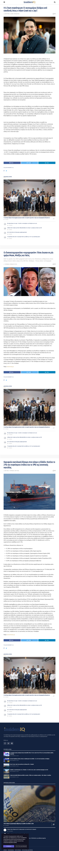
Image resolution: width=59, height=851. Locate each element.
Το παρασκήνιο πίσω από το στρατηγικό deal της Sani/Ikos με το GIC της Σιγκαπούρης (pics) (23, 236)
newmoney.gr (10, 366)
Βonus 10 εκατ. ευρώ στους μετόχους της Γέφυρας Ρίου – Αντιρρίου (22, 764)
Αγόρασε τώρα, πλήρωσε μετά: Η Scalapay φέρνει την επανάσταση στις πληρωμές (21, 829)
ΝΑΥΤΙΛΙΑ (17, 470)
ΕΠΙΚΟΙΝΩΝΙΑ (11, 850)
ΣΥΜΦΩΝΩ (8, 846)
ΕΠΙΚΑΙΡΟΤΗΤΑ (13, 264)
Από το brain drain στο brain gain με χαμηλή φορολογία (17, 232)
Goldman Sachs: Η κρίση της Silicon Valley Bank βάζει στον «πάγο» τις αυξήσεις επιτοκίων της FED (24, 227)
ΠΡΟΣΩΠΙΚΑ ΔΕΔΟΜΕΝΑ (27, 850)
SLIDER (11, 13)
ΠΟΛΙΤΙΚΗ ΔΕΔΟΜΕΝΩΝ (21, 846)
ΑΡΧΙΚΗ (5, 850)
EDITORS (7, 470)
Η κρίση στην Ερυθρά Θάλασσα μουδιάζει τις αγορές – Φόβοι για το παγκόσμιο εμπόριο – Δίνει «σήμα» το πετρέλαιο (30, 775)
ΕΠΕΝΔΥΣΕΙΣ (16, 13)
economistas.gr (11, 634)
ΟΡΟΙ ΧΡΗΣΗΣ (18, 850)
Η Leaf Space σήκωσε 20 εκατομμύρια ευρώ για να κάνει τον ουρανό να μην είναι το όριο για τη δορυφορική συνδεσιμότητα (27, 217)
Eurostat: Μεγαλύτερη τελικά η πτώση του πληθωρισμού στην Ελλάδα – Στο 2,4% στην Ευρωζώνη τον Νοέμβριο (29, 758)
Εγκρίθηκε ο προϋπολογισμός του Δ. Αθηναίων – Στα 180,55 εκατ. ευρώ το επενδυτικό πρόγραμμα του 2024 (29, 769)
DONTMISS (7, 13)
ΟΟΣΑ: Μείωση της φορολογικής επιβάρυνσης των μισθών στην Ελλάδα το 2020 (19, 823)
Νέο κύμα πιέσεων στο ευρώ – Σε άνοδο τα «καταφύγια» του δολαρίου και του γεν (22, 223)
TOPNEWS (7, 264)
